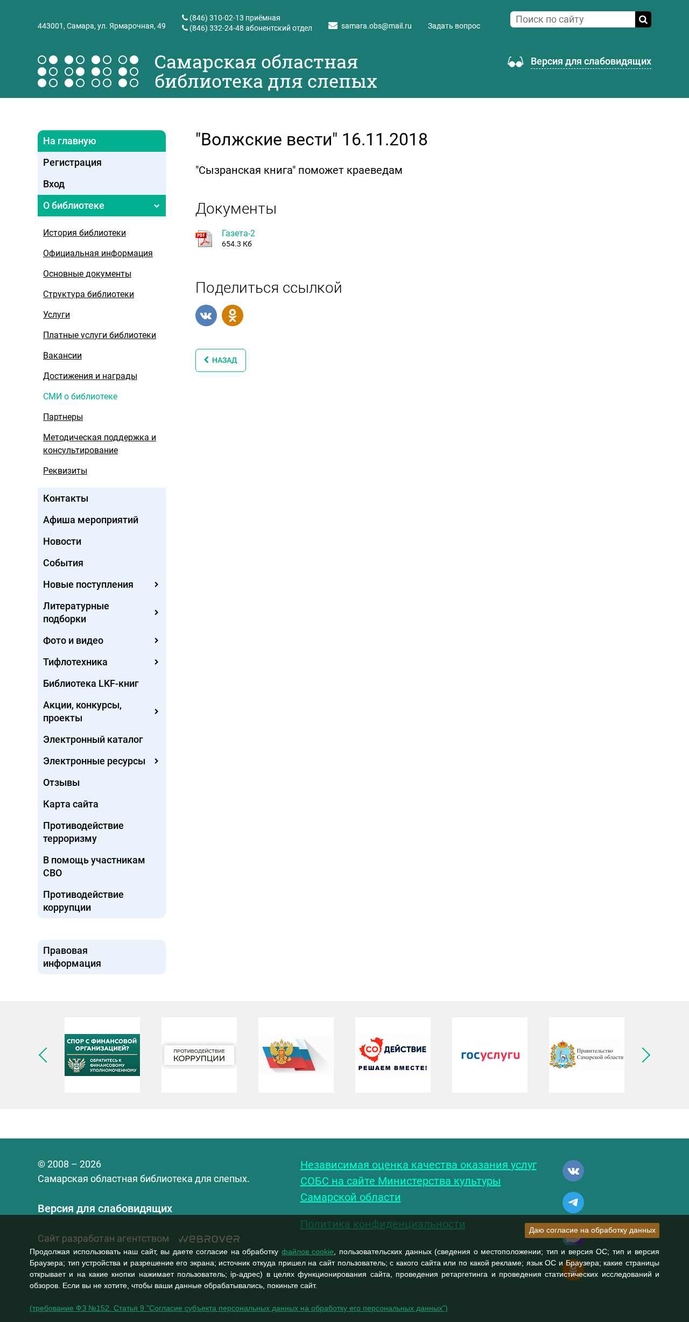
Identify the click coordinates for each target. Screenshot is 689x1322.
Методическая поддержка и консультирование (99, 443)
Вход (54, 183)
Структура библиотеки (88, 294)
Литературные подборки (76, 612)
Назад (223, 360)
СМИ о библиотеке (80, 396)
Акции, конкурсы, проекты (82, 711)
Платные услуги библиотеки (99, 335)
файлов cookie (308, 1251)
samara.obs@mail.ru (376, 26)
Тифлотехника (75, 661)
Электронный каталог (93, 739)
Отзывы (61, 782)
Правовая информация (72, 957)
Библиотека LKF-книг (91, 683)
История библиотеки (84, 233)
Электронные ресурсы (94, 761)
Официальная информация (98, 253)
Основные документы (87, 274)
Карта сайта (71, 804)
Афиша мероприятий (90, 519)
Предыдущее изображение (46, 1055)
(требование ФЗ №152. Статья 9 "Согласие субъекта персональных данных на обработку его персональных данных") (239, 1308)
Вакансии (62, 355)
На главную (69, 140)
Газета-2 (238, 233)
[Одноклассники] (232, 315)
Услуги (56, 315)
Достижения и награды (90, 376)
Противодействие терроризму (83, 832)
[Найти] (643, 19)
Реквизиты (65, 471)
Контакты (65, 498)
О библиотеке (73, 205)
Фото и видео (73, 640)
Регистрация (72, 162)
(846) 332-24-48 (216, 28)
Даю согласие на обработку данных (592, 1230)
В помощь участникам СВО (94, 866)
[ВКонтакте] (206, 315)
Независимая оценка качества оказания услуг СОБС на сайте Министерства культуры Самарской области (418, 1181)
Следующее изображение (643, 1055)
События (63, 562)
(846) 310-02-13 (216, 17)
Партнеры (63, 417)
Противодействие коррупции (83, 901)
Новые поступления (88, 584)
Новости (62, 541)
